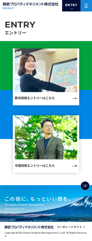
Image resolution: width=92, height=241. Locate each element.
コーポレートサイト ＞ (71, 227)
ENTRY (71, 5)
